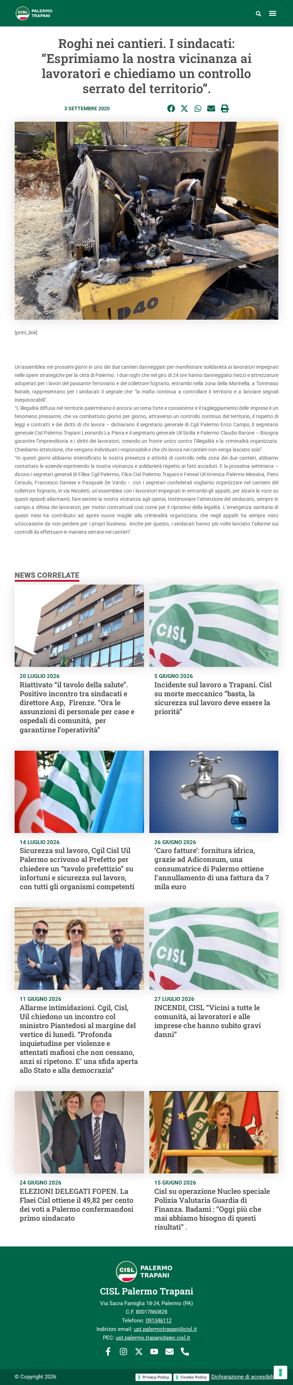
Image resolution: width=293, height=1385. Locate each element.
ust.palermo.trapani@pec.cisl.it (153, 1338)
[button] (272, 13)
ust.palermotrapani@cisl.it (165, 1329)
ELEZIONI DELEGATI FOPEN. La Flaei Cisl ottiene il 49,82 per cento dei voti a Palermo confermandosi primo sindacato (76, 1204)
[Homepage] (53, 13)
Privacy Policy (156, 1377)
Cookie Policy (193, 1377)
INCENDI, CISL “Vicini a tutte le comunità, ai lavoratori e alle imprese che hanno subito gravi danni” (207, 1021)
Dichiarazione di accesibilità (244, 1377)
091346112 (159, 1320)
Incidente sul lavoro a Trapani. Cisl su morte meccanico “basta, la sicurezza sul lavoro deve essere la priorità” (213, 698)
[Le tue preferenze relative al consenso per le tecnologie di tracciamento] (280, 1372)
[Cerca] (258, 13)
